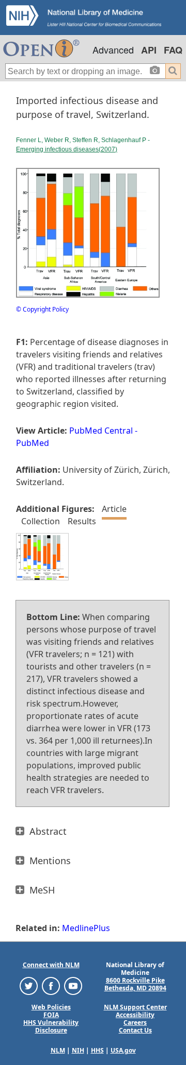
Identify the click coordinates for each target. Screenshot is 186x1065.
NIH (78, 1050)
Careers (135, 1022)
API (149, 50)
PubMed (32, 443)
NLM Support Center (135, 1007)
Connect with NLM (51, 964)
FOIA (51, 1014)
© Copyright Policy (42, 309)
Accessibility (135, 1014)
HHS (97, 1050)
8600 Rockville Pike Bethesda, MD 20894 (135, 984)
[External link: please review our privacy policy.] (29, 985)
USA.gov (123, 1050)
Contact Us (135, 1030)
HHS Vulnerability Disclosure (51, 1026)
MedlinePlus (86, 928)
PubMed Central (101, 430)
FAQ (173, 50)
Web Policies (51, 1007)
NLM (58, 1050)
